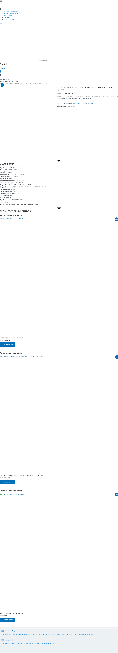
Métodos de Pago (10, 631)
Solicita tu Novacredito (11, 13)
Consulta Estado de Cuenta (12, 11)
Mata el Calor (8, 15)
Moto (74, 103)
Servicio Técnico (9, 19)
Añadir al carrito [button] (8, 344)
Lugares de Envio (10, 640)
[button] (59, 9)
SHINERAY (90, 103)
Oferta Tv (7, 17)
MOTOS (6, 83)
